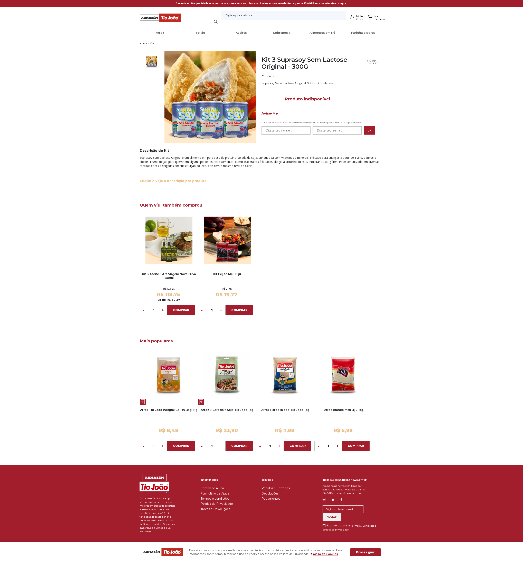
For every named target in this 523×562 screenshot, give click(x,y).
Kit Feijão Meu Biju (227, 274)
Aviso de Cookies (325, 554)
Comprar (181, 310)
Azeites (241, 33)
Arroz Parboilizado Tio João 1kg (285, 410)
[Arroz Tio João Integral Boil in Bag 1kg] (169, 376)
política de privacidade (336, 529)
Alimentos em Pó (322, 33)
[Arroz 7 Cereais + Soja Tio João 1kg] (227, 376)
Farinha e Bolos (363, 33)
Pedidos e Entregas (276, 488)
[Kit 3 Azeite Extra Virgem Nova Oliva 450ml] (169, 240)
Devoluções (270, 493)
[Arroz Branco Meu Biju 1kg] (343, 376)
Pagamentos (271, 498)
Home (143, 43)
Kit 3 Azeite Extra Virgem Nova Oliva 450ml (169, 276)
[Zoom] (151, 62)
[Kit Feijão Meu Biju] (227, 240)
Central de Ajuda (212, 488)
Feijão (200, 33)
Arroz (160, 33)
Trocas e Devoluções (215, 509)
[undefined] (210, 97)
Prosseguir (365, 552)
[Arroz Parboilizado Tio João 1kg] (285, 376)
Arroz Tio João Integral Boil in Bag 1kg (169, 410)
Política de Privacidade (217, 504)
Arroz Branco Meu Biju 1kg (343, 410)
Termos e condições (215, 498)
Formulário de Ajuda (215, 493)
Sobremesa (281, 33)
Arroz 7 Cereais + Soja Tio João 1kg (227, 410)
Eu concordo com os (349, 527)
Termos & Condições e (363, 525)
